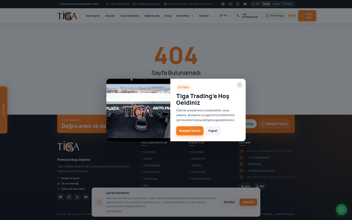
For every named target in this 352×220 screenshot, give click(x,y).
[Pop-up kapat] (239, 84)
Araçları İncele (190, 131)
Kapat (212, 131)
